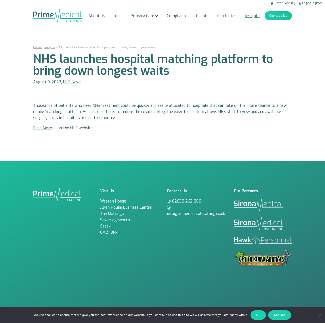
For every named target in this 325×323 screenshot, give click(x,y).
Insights (252, 16)
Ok (258, 315)
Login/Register (311, 3)
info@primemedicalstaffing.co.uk (196, 213)
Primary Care (142, 16)
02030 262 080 (186, 201)
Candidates (226, 16)
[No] (319, 315)
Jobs (118, 16)
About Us (96, 16)
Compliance (177, 16)
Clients (202, 16)
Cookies (279, 315)
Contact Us (278, 16)
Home (37, 47)
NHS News (72, 82)
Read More (42, 128)
